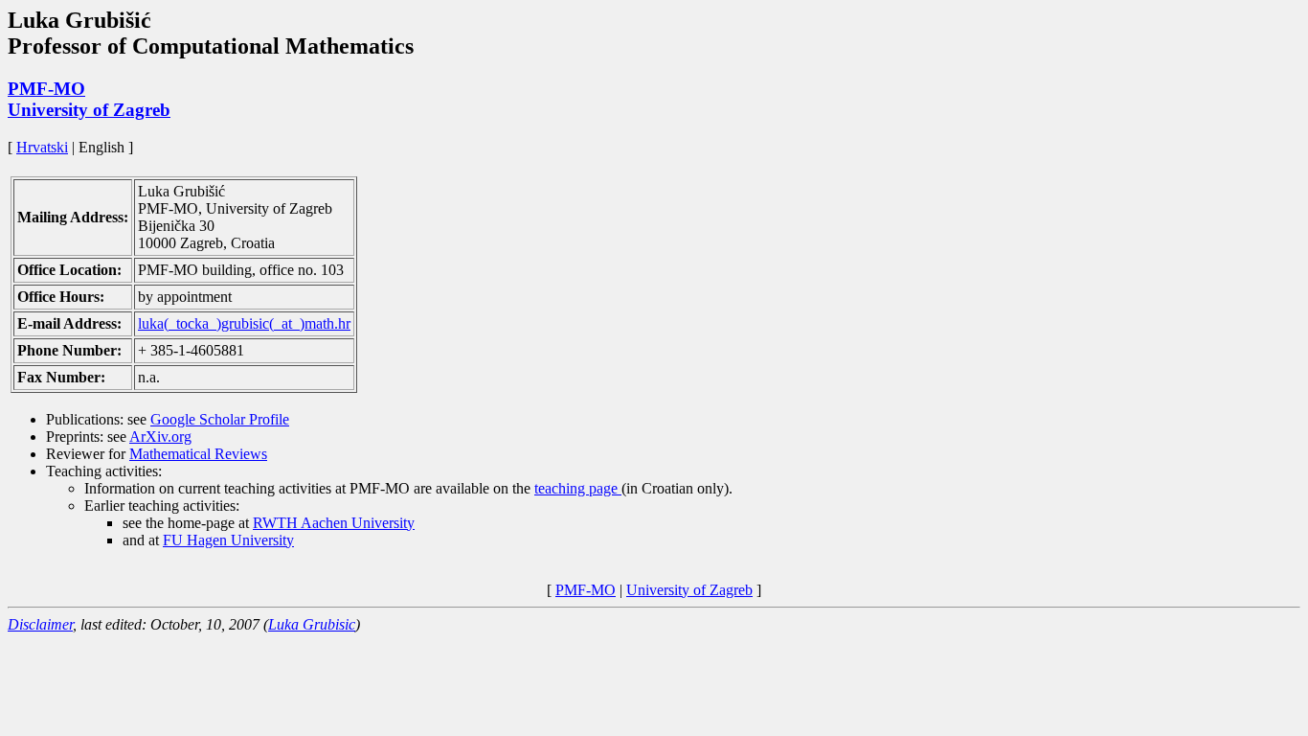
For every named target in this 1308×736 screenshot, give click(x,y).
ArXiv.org (160, 436)
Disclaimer (40, 624)
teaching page (577, 488)
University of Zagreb (89, 110)
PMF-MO (46, 89)
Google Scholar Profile (219, 419)
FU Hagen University (228, 540)
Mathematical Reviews (198, 454)
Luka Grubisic (311, 624)
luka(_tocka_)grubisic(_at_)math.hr (244, 323)
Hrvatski (42, 147)
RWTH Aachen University (334, 523)
